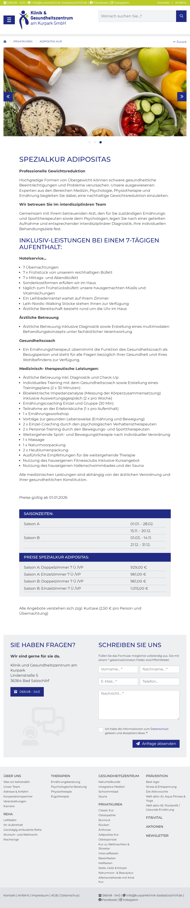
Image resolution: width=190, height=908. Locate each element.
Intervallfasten (108, 853)
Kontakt (164, 2)
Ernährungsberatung (65, 782)
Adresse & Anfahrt (15, 791)
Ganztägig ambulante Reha (22, 829)
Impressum (40, 895)
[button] (89, 142)
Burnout (104, 820)
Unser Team (11, 786)
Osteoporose (107, 839)
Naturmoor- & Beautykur (115, 872)
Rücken (103, 825)
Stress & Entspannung (161, 786)
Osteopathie (107, 815)
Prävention (157, 776)
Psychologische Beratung (69, 786)
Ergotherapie (60, 796)
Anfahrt (181, 2)
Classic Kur (106, 810)
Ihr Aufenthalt (13, 825)
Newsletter (157, 836)
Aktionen (154, 826)
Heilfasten (105, 863)
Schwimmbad (108, 791)
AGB (54, 895)
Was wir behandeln (16, 782)
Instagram (121, 2)
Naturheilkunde (109, 782)
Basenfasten (107, 858)
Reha (8, 814)
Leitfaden (9, 820)
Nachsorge (11, 839)
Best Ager (153, 782)
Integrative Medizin (111, 786)
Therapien (60, 776)
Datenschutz (159, 729)
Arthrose (104, 829)
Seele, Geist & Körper (112, 868)
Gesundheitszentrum (118, 776)
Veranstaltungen (14, 801)
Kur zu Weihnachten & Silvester (113, 846)
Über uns (12, 776)
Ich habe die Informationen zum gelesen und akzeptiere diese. (136, 731)
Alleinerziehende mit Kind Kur (116, 879)
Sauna (102, 796)
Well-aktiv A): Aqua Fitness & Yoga (165, 798)
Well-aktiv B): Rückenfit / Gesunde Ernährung (163, 807)
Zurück (181, 41)
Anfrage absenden (159, 743)
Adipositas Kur (108, 834)
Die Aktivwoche (157, 791)
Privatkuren (110, 804)
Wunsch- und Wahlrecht (20, 834)
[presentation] (8, 96)
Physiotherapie (61, 791)
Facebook (100, 2)
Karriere (9, 806)
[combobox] (142, 16)
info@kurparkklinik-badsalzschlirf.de (59, 2)
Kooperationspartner (18, 796)
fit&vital (154, 817)
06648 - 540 (16, 2)
